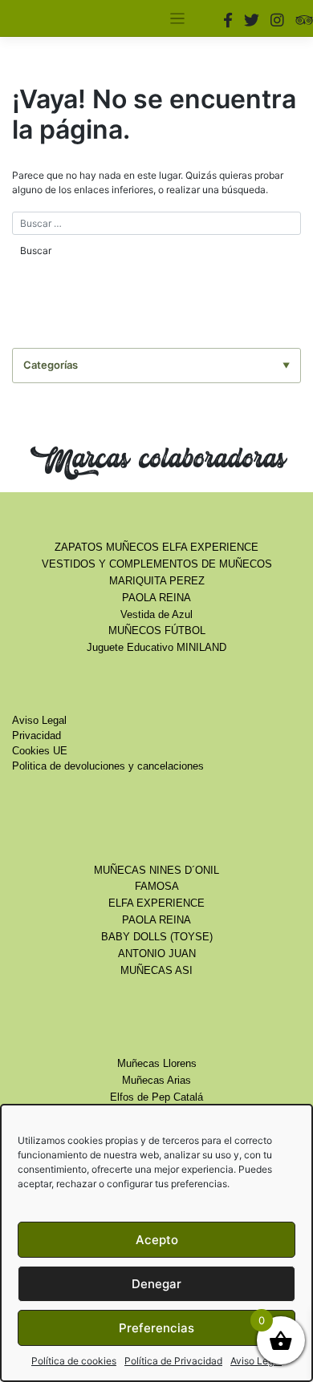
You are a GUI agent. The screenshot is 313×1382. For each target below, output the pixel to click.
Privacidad (36, 736)
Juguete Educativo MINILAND (156, 647)
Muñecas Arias (156, 1080)
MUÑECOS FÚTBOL (156, 630)
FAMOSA (157, 886)
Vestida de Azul (156, 614)
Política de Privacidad (173, 1361)
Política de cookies (73, 1361)
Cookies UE (39, 751)
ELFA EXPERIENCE (156, 903)
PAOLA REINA (156, 598)
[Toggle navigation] (177, 18)
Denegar (156, 1283)
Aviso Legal (256, 1361)
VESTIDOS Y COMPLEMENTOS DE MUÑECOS (157, 564)
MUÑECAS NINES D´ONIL (156, 870)
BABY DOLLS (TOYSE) (157, 937)
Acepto (157, 1239)
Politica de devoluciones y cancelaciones (108, 766)
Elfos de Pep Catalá (156, 1097)
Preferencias (156, 1328)
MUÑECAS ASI (156, 970)
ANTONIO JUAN (157, 954)
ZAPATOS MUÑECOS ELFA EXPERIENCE (156, 547)
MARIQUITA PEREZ (157, 581)
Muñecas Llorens (157, 1063)
